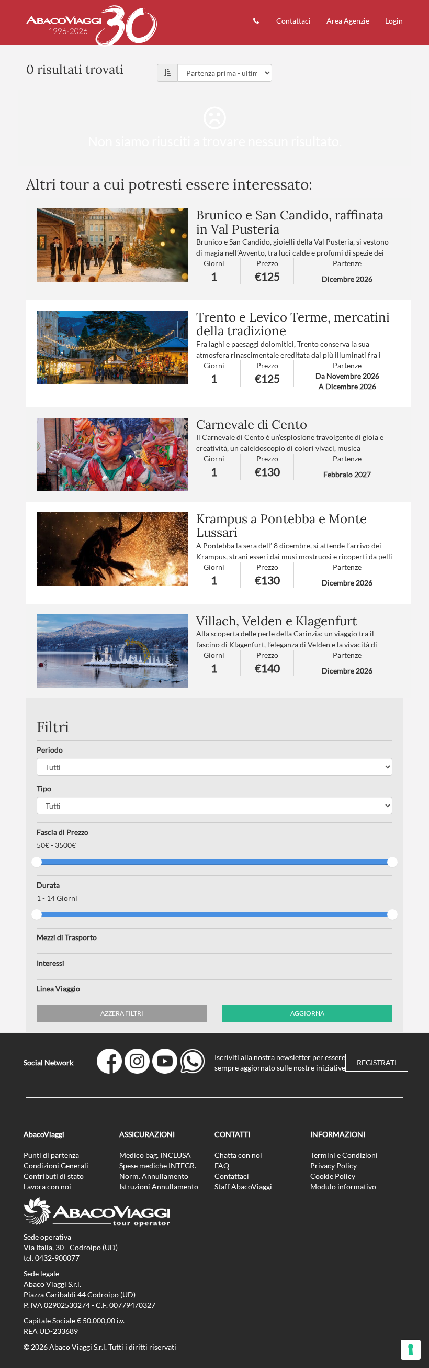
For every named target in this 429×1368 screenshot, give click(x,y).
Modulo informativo (343, 1186)
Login (394, 20)
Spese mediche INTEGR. (157, 1165)
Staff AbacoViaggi (243, 1186)
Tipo (44, 788)
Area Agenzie (347, 20)
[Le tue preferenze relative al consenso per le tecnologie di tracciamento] (411, 1350)
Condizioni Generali (56, 1165)
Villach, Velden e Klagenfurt (276, 621)
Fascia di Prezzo (62, 832)
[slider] (36, 862)
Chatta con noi (238, 1155)
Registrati (377, 1062)
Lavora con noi (47, 1186)
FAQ (221, 1165)
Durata (48, 884)
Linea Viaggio (58, 988)
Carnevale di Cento (251, 424)
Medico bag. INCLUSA (155, 1155)
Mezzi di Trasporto (67, 937)
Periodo (50, 749)
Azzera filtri (121, 1013)
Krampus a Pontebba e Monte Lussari (281, 525)
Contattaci (293, 20)
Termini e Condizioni (344, 1155)
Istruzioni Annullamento (158, 1186)
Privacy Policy (333, 1165)
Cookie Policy (332, 1176)
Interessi (50, 962)
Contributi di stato (54, 1176)
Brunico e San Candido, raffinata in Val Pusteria (289, 222)
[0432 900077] (256, 22)
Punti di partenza (51, 1155)
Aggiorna (307, 1013)
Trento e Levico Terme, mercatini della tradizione (293, 324)
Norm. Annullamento (153, 1176)
